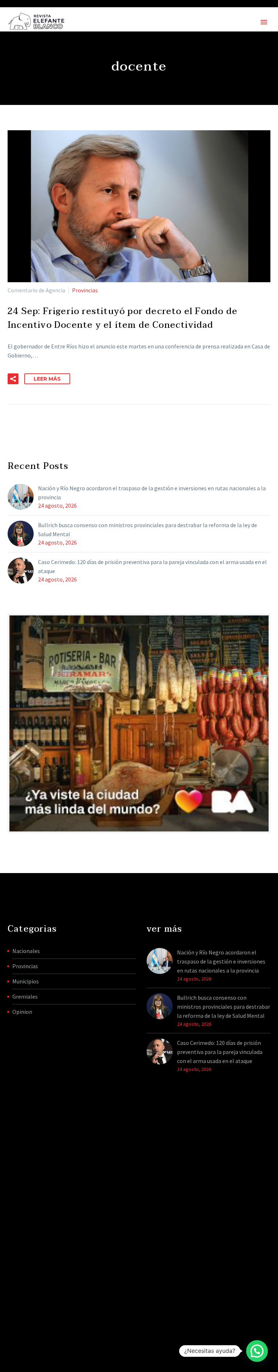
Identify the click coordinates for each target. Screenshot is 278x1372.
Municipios (25, 981)
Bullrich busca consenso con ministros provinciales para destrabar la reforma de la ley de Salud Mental (147, 529)
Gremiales (25, 996)
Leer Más (47, 379)
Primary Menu (263, 22)
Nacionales (26, 950)
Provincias (85, 290)
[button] (13, 378)
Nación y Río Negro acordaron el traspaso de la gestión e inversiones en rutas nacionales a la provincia (152, 492)
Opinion (22, 1011)
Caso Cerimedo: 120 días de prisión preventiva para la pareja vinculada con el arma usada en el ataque (152, 566)
